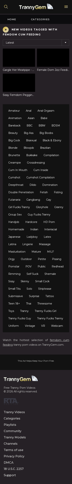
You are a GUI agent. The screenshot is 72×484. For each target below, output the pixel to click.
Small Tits (14, 288)
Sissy (11, 281)
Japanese (14, 236)
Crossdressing (36, 162)
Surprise (34, 296)
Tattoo (49, 296)
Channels (11, 443)
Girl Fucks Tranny (19, 207)
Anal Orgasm (45, 110)
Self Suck (32, 274)
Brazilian (45, 147)
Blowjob (29, 147)
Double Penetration (21, 192)
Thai (28, 303)
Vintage (30, 325)
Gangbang (33, 199)
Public (42, 266)
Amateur (14, 110)
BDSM (56, 125)
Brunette (14, 155)
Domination (50, 185)
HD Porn (49, 222)
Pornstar (13, 266)
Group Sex (15, 214)
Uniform (13, 325)
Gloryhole (42, 207)
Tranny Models (15, 437)
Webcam (57, 325)
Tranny (24, 311)
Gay (48, 199)
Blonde (13, 147)
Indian (34, 229)
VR (43, 325)
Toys (11, 311)
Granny (58, 207)
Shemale (50, 274)
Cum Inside (40, 170)
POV (28, 266)
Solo (29, 288)
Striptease (44, 288)
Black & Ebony (52, 140)
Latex (47, 236)
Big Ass (28, 133)
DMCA (8, 462)
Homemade (16, 229)
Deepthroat (15, 185)
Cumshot (14, 177)
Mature (36, 251)
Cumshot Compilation (40, 177)
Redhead (58, 266)
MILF (50, 251)
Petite (42, 259)
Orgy (11, 259)
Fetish (44, 192)
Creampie (14, 162)
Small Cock (42, 281)
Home (11, 19)
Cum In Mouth (17, 170)
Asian (31, 118)
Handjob (13, 222)
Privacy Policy (14, 456)
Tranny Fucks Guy (19, 318)
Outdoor (26, 259)
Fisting (58, 192)
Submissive (15, 296)
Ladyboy (32, 236)
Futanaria (14, 199)
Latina (12, 244)
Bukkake (31, 155)
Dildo (33, 185)
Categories (40, 19)
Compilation (51, 155)
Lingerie (27, 244)
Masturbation (16, 251)
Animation (15, 118)
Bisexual (31, 140)
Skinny (25, 281)
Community (12, 431)
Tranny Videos (14, 412)
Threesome (44, 303)
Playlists (10, 425)
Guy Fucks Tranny (39, 214)
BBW (42, 125)
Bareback (14, 125)
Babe (44, 118)
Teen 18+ (14, 303)
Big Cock (14, 140)
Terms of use (13, 450)
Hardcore (31, 222)
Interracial (50, 229)
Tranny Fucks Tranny (50, 318)
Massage (45, 244)
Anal (28, 110)
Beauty (13, 133)
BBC (29, 125)
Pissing (56, 259)
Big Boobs (46, 133)
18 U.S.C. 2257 (14, 469)
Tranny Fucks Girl (45, 311)
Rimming (14, 274)
